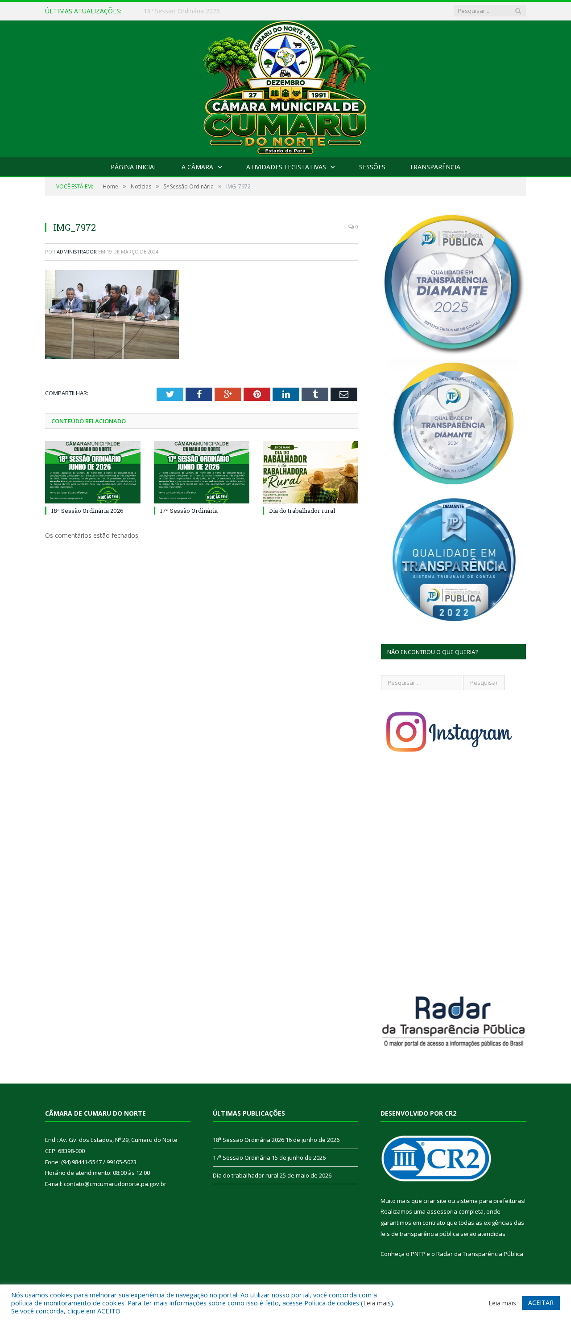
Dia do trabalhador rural (302, 511)
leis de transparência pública (420, 1234)
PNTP (418, 1254)
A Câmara (197, 167)
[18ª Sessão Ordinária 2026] (93, 472)
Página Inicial (134, 167)
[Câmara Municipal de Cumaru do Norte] (286, 86)
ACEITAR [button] (541, 1302)
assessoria (442, 1211)
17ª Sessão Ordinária (174, 11)
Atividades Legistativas (286, 167)
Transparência (435, 167)
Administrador (77, 251)
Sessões (372, 167)
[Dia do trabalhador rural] (310, 472)
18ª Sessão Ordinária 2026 (87, 511)
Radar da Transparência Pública (479, 1254)
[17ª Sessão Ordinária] (201, 472)
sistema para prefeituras (490, 1201)
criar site (435, 1201)
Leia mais (377, 1302)
